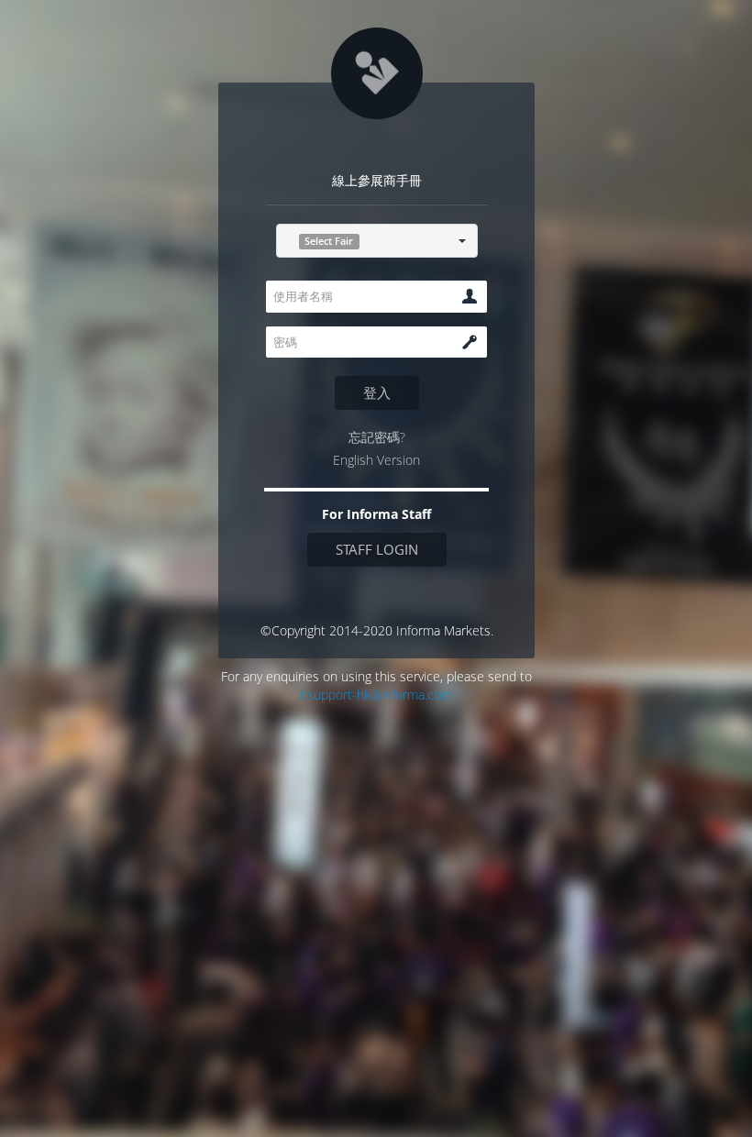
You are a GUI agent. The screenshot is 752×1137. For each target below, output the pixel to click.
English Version (376, 460)
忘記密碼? (376, 437)
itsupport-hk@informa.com (376, 694)
